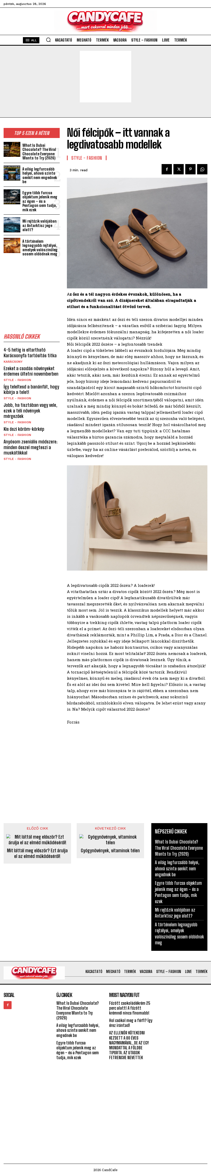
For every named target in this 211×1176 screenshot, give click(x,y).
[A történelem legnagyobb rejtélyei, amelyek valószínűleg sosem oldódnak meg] (12, 245)
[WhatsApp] (202, 169)
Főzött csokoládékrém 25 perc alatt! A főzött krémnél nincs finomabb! (129, 1008)
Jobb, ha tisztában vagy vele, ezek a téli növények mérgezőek (30, 410)
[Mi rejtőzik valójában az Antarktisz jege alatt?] (12, 224)
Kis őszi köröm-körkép (24, 429)
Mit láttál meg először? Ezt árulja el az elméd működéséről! (37, 853)
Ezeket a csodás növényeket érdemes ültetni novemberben (31, 371)
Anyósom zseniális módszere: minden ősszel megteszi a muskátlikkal (31, 447)
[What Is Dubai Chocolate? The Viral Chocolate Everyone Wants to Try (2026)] (12, 149)
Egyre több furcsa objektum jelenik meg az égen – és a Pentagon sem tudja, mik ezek (39, 201)
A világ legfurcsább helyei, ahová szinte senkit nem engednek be (39, 175)
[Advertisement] (105, 76)
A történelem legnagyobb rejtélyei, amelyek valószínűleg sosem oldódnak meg (40, 247)
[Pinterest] (190, 169)
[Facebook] (167, 169)
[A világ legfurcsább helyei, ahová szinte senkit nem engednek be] (12, 173)
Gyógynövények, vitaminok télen (110, 850)
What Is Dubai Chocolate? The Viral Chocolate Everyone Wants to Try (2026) (39, 151)
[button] (48, 40)
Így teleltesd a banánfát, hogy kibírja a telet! (31, 389)
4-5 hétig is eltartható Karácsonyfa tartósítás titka (30, 352)
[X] (178, 169)
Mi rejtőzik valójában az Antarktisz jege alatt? (39, 225)
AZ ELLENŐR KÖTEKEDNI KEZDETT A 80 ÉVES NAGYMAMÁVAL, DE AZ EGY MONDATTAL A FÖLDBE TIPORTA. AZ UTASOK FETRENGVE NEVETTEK (129, 1045)
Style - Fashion (17, 380)
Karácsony (13, 361)
